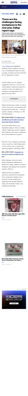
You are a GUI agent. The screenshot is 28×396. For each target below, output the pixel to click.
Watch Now (23, 2)
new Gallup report (8, 66)
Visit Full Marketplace (21, 196)
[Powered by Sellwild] (24, 289)
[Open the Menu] (2, 2)
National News (8, 14)
